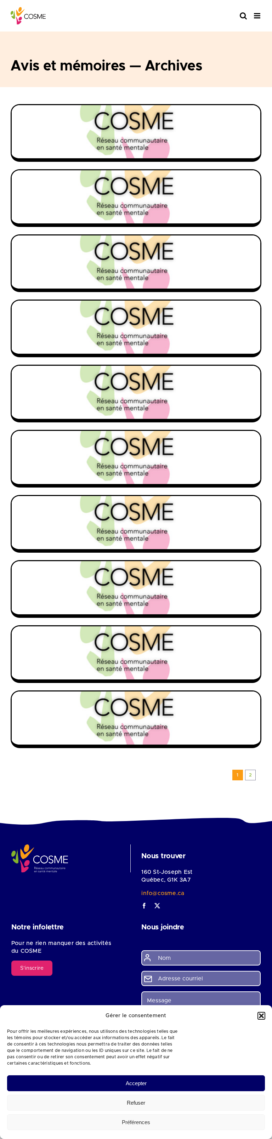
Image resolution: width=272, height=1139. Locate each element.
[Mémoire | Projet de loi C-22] (136, 196)
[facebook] (144, 906)
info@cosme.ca (162, 893)
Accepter (136, 1083)
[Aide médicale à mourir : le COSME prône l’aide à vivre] (136, 587)
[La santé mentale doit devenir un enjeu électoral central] (136, 718)
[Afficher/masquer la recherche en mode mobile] (243, 15)
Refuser (136, 1103)
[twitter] (157, 906)
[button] (261, 1015)
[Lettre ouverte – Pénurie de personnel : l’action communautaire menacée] (136, 457)
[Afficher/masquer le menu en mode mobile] (257, 15)
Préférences (136, 1122)
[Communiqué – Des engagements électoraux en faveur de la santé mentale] (136, 262)
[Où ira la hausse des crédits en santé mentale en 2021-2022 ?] (136, 652)
